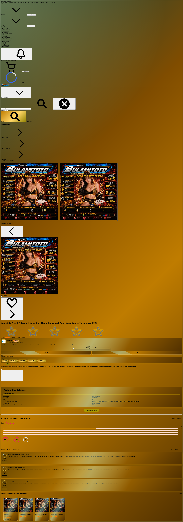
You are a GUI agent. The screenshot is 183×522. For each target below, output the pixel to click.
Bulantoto (52, 2)
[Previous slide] (2, 509)
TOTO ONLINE (41, 360)
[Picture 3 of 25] (88, 192)
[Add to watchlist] (12, 303)
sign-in (6, 60)
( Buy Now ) (10, 356)
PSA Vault (6, 46)
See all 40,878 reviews (176, 449)
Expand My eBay (31, 26)
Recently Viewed (7, 29)
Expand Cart (25, 71)
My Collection (6, 44)
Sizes (4, 42)
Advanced (29, 121)
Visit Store (89, 346)
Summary (5, 28)
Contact (94, 346)
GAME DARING (18, 2)
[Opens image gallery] (1, 296)
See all (180, 493)
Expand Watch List (32, 14)
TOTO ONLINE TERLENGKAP (30, 2)
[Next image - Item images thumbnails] (12, 314)
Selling (5, 36)
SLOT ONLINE (22, 360)
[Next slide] (181, 509)
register (11, 2)
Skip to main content (6, 1)
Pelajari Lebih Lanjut (177, 418)
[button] (13, 116)
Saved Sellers (7, 40)
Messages (6, 45)
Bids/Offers (6, 31)
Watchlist (5, 32)
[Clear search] (64, 104)
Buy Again (6, 35)
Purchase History (7, 33)
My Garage (6, 41)
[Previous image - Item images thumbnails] (12, 231)
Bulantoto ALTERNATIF (44, 2)
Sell (2, 3)
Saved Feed (6, 37)
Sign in (6, 2)
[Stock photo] (30, 192)
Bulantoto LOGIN (32, 360)
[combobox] (16, 109)
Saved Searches (7, 38)
